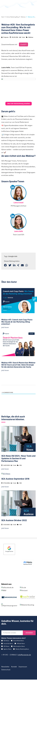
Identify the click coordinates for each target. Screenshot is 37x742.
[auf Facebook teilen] (5, 265)
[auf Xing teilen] (18, 265)
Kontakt (14, 667)
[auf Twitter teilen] (10, 265)
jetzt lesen (5, 327)
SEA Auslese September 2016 (15, 478)
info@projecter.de (24, 655)
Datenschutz (5, 670)
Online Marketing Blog (12, 17)
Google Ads (12, 256)
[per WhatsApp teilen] (27, 265)
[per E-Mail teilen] (22, 265)
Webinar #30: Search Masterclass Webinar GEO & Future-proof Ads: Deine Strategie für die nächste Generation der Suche (18, 365)
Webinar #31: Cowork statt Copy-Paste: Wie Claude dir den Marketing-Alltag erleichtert (17, 322)
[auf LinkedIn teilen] (14, 265)
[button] (18, 103)
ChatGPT (23, 44)
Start (2, 17)
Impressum (23, 667)
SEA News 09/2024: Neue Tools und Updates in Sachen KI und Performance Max (18, 458)
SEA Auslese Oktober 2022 (14, 520)
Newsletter (5, 667)
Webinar (23, 17)
